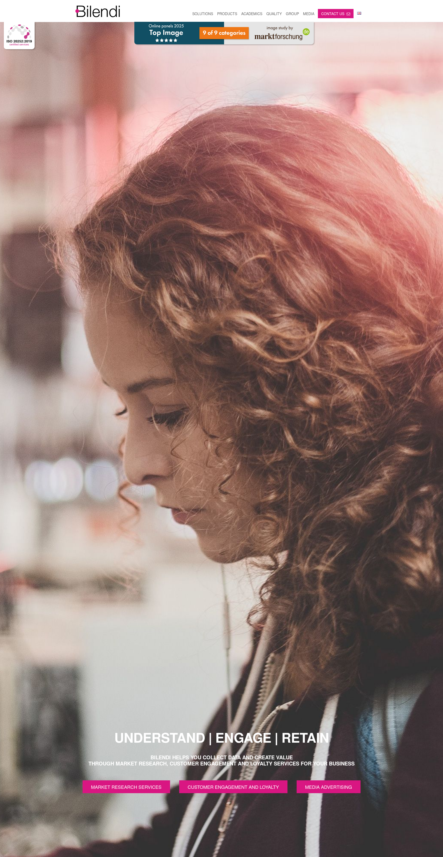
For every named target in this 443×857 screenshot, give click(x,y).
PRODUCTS (227, 13)
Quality (274, 13)
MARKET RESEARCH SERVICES (126, 786)
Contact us (333, 13)
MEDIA (308, 13)
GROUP (292, 13)
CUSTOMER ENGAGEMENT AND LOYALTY (233, 786)
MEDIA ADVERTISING (328, 786)
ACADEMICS (251, 13)
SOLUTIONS (202, 13)
